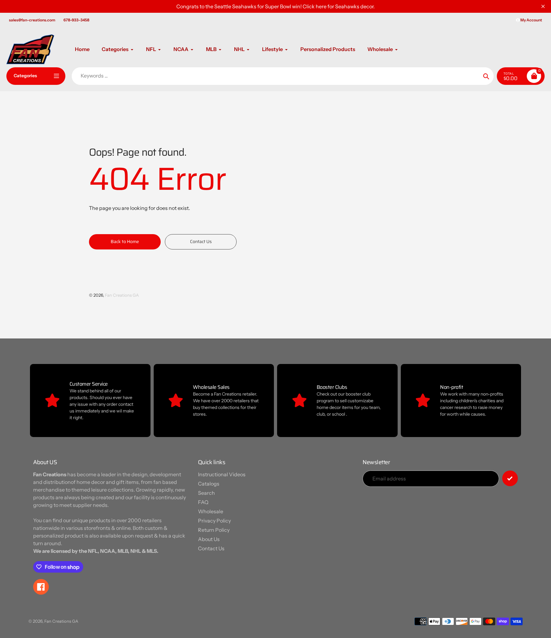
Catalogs (208, 483)
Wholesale (210, 511)
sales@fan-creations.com (32, 20)
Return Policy (214, 530)
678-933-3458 (76, 20)
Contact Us (211, 548)
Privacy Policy (214, 520)
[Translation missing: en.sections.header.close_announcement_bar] (543, 6)
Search (206, 493)
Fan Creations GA (122, 295)
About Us (209, 539)
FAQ (203, 502)
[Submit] (510, 478)
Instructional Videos (222, 474)
